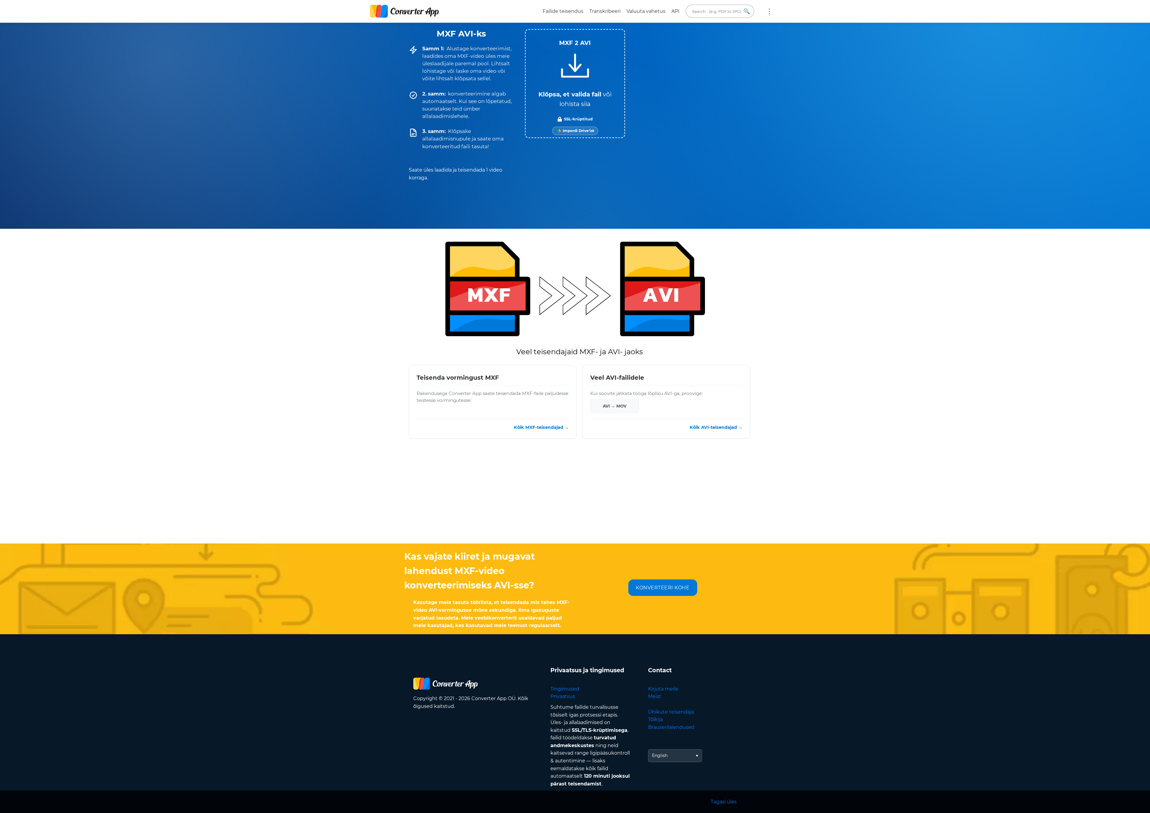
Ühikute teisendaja (671, 712)
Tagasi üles (724, 802)
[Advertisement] (575, 496)
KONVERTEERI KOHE (662, 588)
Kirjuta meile (663, 689)
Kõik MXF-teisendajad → (541, 427)
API (675, 11)
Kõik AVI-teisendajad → (716, 427)
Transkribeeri (605, 11)
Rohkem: (769, 11)
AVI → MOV (615, 406)
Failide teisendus (563, 11)
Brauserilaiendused (671, 727)
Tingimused (564, 689)
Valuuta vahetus (646, 11)
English (660, 755)
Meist (654, 696)
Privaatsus (562, 696)
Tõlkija (655, 719)
